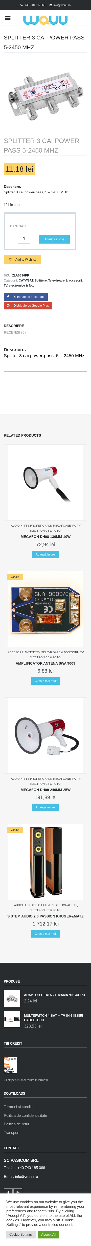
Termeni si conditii (18, 1106)
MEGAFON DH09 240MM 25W (46, 790)
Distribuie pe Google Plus (31, 305)
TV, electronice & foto (19, 285)
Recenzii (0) (15, 332)
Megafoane (62, 525)
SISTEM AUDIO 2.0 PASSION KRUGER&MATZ (45, 916)
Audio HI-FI (22, 905)
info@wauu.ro (62, 5)
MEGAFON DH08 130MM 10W (46, 537)
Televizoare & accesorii (65, 280)
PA (74, 525)
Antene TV (32, 652)
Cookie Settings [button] (21, 1234)
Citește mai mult (46, 681)
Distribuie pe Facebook (28, 297)
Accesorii (15, 652)
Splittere (41, 280)
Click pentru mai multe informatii (26, 1080)
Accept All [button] (48, 1234)
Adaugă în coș (54, 239)
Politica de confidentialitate (25, 1115)
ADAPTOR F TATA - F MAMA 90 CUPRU (54, 995)
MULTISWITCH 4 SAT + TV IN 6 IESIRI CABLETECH (53, 1018)
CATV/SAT (26, 280)
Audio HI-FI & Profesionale (31, 525)
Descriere (14, 326)
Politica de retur (16, 1124)
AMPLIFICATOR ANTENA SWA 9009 (45, 663)
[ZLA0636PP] (45, 94)
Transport (11, 1132)
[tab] (45, 326)
